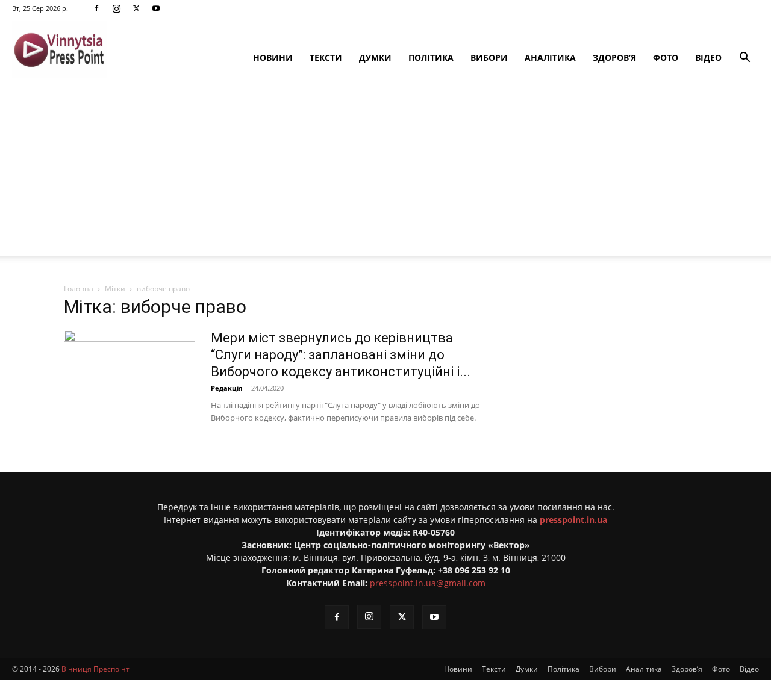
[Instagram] (116, 8)
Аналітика (550, 57)
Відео (708, 57)
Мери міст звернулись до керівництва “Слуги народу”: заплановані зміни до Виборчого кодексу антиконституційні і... (340, 354)
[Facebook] (96, 8)
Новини (273, 57)
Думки (375, 57)
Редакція (227, 387)
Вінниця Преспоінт (95, 669)
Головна (78, 288)
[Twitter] (136, 8)
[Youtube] (156, 8)
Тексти (326, 57)
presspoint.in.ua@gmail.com (427, 583)
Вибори (489, 57)
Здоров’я (614, 57)
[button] (744, 58)
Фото (665, 57)
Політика (431, 57)
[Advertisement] (385, 171)
